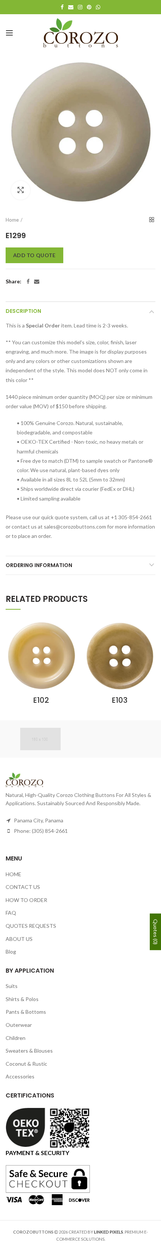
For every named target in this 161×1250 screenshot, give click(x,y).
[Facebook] (28, 281)
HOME (13, 874)
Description (23, 311)
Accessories (20, 1076)
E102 (41, 700)
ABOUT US (19, 939)
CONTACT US (23, 887)
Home (12, 220)
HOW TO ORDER (26, 900)
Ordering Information (39, 565)
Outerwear (19, 1025)
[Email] (37, 281)
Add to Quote (34, 255)
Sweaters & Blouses (29, 1050)
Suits (12, 986)
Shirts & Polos (22, 999)
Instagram (80, 7)
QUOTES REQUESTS (31, 926)
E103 (120, 700)
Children (15, 1038)
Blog (11, 951)
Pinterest (89, 7)
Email (71, 7)
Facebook (62, 7)
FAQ (11, 912)
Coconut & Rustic (26, 1063)
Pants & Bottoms (26, 1012)
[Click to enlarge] (20, 190)
